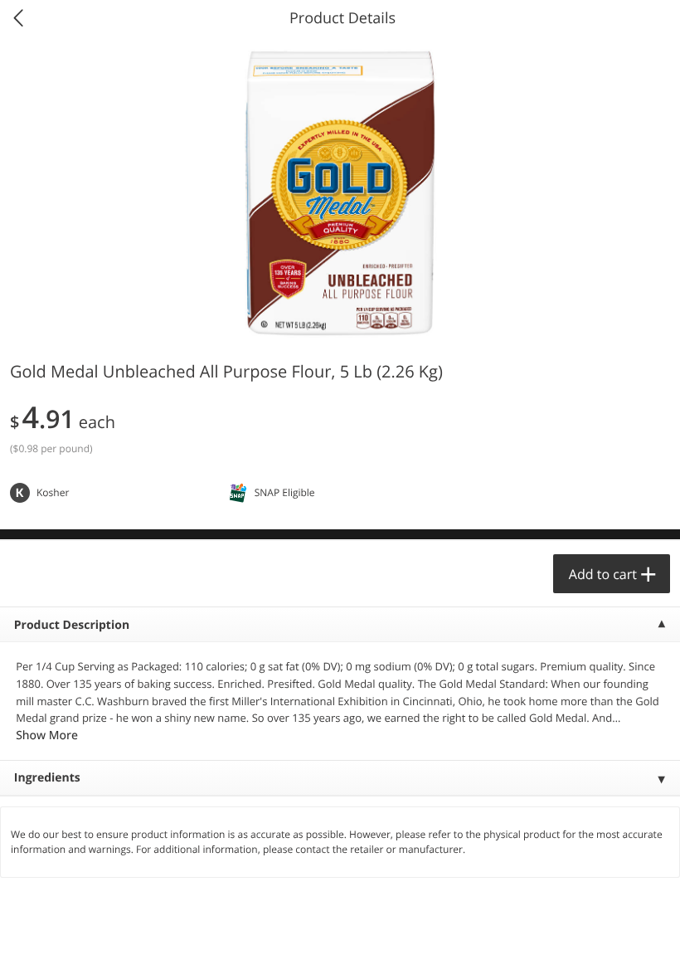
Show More (47, 735)
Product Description (71, 625)
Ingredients (47, 778)
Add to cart (603, 574)
